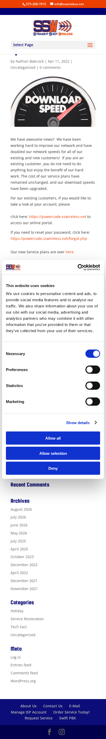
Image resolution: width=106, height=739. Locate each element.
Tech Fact (19, 626)
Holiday (17, 610)
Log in (16, 657)
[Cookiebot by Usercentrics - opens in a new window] (77, 267)
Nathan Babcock (30, 61)
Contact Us (53, 705)
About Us (28, 705)
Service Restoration (27, 618)
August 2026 (21, 509)
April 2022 (19, 572)
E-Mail (74, 705)
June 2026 (19, 525)
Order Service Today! (71, 712)
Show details (78, 422)
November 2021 (24, 588)
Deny (53, 468)
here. (70, 251)
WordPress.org (23, 680)
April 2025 (19, 549)
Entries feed (21, 664)
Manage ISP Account (29, 712)
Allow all (53, 438)
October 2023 (22, 556)
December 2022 (24, 564)
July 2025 (18, 541)
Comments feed (24, 672)
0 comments (50, 67)
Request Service (38, 718)
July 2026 (18, 517)
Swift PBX (67, 718)
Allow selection (53, 453)
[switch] (92, 370)
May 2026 (19, 533)
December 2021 (24, 580)
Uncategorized (23, 67)
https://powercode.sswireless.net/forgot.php (49, 238)
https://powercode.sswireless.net (57, 216)
